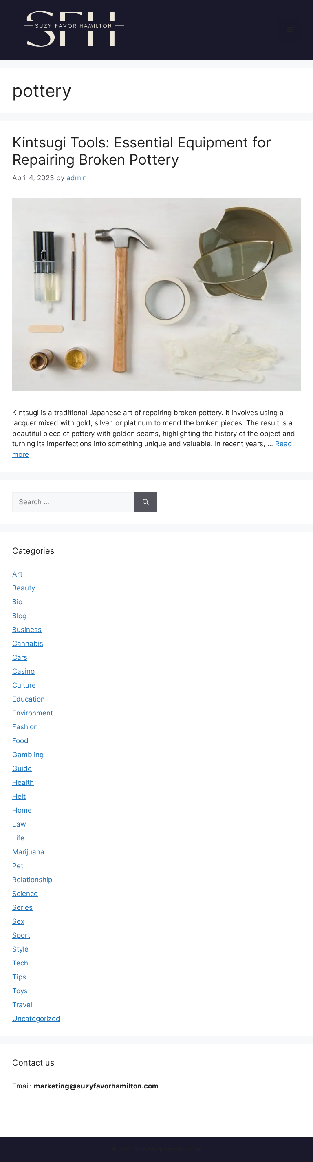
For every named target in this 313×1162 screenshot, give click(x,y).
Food (20, 741)
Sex (18, 921)
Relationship (32, 880)
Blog (19, 616)
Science (25, 893)
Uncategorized (36, 1019)
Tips (19, 977)
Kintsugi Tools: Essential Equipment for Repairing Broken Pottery (141, 151)
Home (22, 810)
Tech (20, 963)
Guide (22, 768)
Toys (20, 991)
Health (23, 782)
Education (28, 699)
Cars (19, 657)
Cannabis (27, 643)
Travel (22, 1005)
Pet (17, 866)
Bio (17, 602)
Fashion (25, 727)
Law (19, 824)
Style (20, 949)
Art (17, 574)
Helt (19, 796)
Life (18, 838)
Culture (24, 685)
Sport (21, 935)
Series (22, 907)
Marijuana (28, 852)
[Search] (145, 502)
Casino (23, 671)
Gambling (28, 755)
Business (27, 630)
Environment (32, 713)
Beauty (23, 588)
